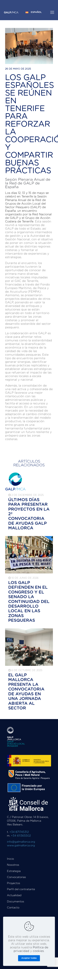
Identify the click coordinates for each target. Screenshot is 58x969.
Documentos (15, 901)
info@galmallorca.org (21, 841)
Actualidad (14, 895)
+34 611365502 (21, 835)
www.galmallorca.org (21, 845)
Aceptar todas (29, 958)
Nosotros (13, 865)
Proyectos (13, 883)
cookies (38, 951)
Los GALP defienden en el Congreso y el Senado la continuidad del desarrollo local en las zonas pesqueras (28, 602)
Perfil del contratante (21, 889)
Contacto (13, 907)
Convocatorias (16, 877)
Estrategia (14, 871)
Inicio (10, 859)
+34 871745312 (19, 832)
